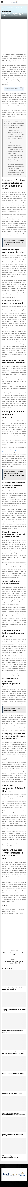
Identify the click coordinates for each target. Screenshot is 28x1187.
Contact (22, 1183)
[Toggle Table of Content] (20, 88)
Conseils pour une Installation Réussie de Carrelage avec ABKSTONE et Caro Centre (13, 1052)
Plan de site (7, 1183)
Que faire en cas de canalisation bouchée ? (13, 1073)
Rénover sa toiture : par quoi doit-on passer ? (14, 953)
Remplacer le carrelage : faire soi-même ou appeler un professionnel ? (13, 988)
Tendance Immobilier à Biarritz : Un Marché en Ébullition (14, 1010)
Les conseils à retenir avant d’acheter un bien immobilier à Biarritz (13, 910)
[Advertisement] (14, 38)
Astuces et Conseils (6, 11)
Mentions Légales (14, 1183)
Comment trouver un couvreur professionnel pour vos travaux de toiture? (13, 1113)
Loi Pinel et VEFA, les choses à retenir (12, 1093)
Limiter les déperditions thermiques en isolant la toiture (12, 1135)
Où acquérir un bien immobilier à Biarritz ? (13, 913)
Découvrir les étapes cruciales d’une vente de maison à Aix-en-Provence (13, 1156)
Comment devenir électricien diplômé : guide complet (12, 1031)
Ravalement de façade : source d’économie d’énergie (14, 962)
